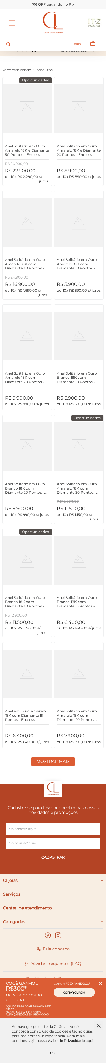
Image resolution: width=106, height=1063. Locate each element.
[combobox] (34, 44)
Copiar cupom (74, 992)
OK (53, 1053)
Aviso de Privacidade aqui (70, 1040)
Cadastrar (53, 857)
